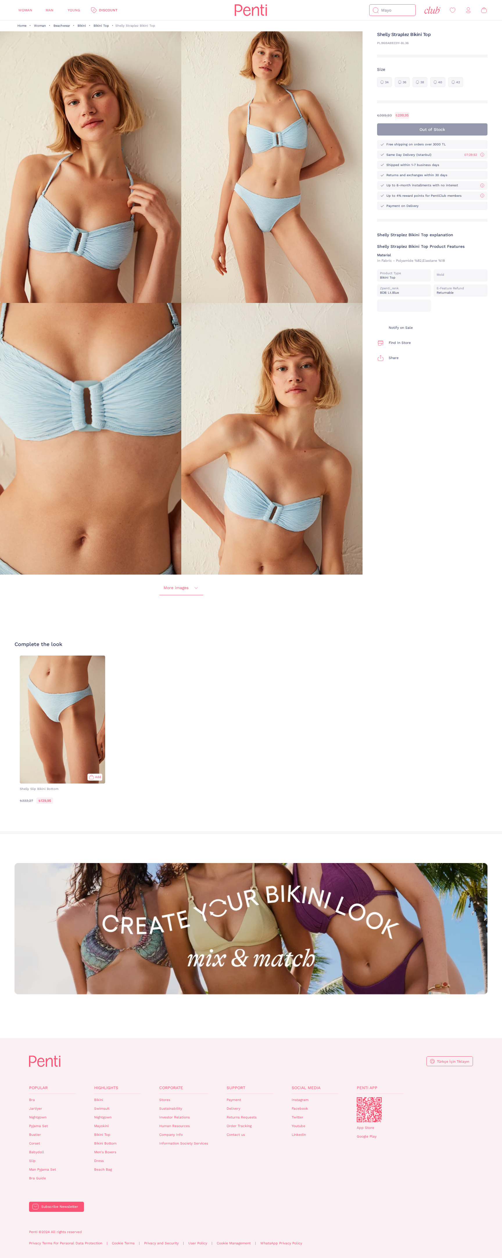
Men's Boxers (105, 1152)
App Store (365, 1128)
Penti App (367, 1087)
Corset (34, 1143)
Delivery (233, 1109)
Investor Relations (174, 1117)
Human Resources (174, 1126)
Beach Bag (103, 1169)
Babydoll (36, 1152)
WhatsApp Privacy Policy (281, 1243)
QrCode (369, 1109)
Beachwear (61, 26)
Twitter (297, 1117)
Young (74, 10)
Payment (234, 1100)
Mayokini (101, 1126)
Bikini (82, 26)
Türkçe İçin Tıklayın (453, 1062)
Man (49, 10)
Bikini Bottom (105, 1143)
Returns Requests (242, 1117)
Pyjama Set (38, 1126)
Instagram (300, 1100)
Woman (25, 10)
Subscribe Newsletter (59, 1207)
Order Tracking (239, 1126)
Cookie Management (234, 1243)
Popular (38, 1087)
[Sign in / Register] (468, 10)
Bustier (35, 1135)
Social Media (306, 1087)
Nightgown (37, 1117)
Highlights (106, 1087)
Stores (164, 1100)
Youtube (298, 1126)
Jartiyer (35, 1109)
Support (236, 1087)
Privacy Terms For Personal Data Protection (65, 1243)
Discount (108, 10)
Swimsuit (102, 1109)
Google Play (366, 1136)
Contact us (236, 1135)
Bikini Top (101, 26)
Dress (99, 1161)
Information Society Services (183, 1143)
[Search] (375, 10)
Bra (32, 1100)
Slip (32, 1161)
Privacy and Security (161, 1243)
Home (21, 26)
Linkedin (299, 1135)
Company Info (171, 1135)
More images (176, 587)
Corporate (171, 1087)
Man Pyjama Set (42, 1169)
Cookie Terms (123, 1243)
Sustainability (170, 1109)
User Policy (197, 1243)
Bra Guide (37, 1178)
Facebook (300, 1109)
